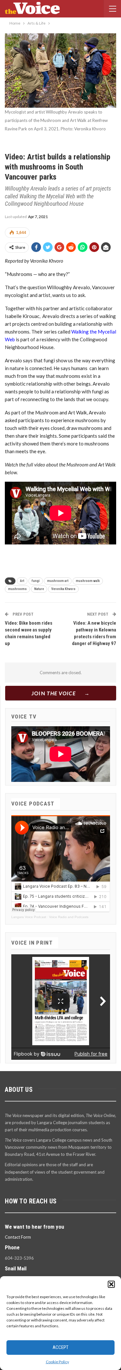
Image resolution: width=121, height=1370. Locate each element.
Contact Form (18, 1237)
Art (22, 581)
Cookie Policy (57, 1361)
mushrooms (17, 589)
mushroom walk (88, 581)
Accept (60, 1347)
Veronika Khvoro (63, 589)
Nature (39, 589)
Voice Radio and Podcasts (68, 917)
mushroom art (57, 581)
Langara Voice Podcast (28, 917)
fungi (36, 581)
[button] (111, 1284)
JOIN (54, 693)
